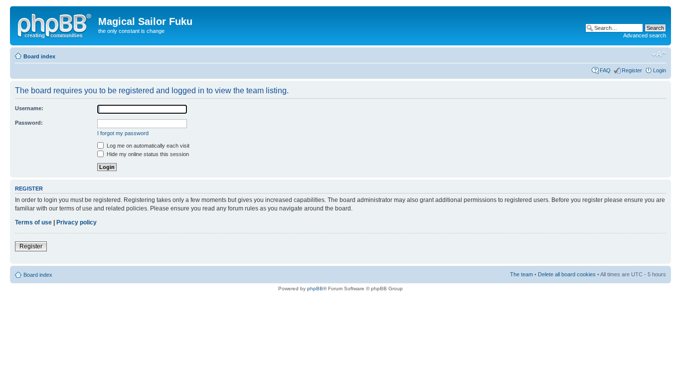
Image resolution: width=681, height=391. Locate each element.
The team (521, 274)
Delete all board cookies (567, 274)
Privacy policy (76, 222)
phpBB (315, 288)
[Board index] (55, 24)
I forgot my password (123, 133)
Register (632, 70)
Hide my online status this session (147, 154)
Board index (39, 56)
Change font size (659, 54)
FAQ (605, 70)
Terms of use (33, 222)
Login (659, 70)
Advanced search (644, 35)
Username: (29, 108)
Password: (29, 123)
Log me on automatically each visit (147, 146)
